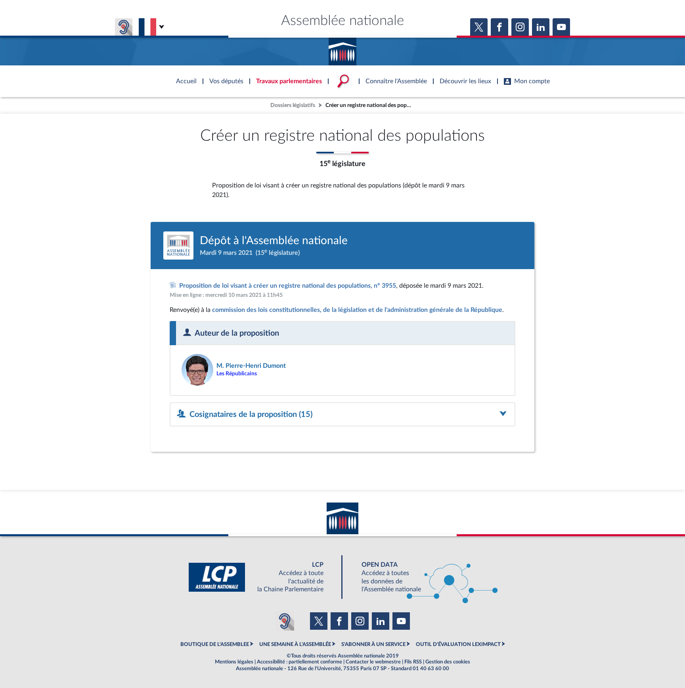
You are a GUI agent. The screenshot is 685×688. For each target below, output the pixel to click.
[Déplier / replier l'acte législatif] (342, 414)
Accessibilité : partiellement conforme (299, 661)
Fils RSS (413, 661)
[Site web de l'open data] (422, 577)
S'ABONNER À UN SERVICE (373, 644)
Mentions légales (234, 661)
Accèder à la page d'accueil (342, 48)
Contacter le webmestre (373, 661)
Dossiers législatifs (292, 105)
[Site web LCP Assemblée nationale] (262, 577)
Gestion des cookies (447, 661)
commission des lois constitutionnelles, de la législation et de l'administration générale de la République (357, 310)
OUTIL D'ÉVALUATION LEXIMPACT (458, 644)
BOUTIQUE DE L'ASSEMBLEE (214, 644)
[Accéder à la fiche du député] (258, 370)
